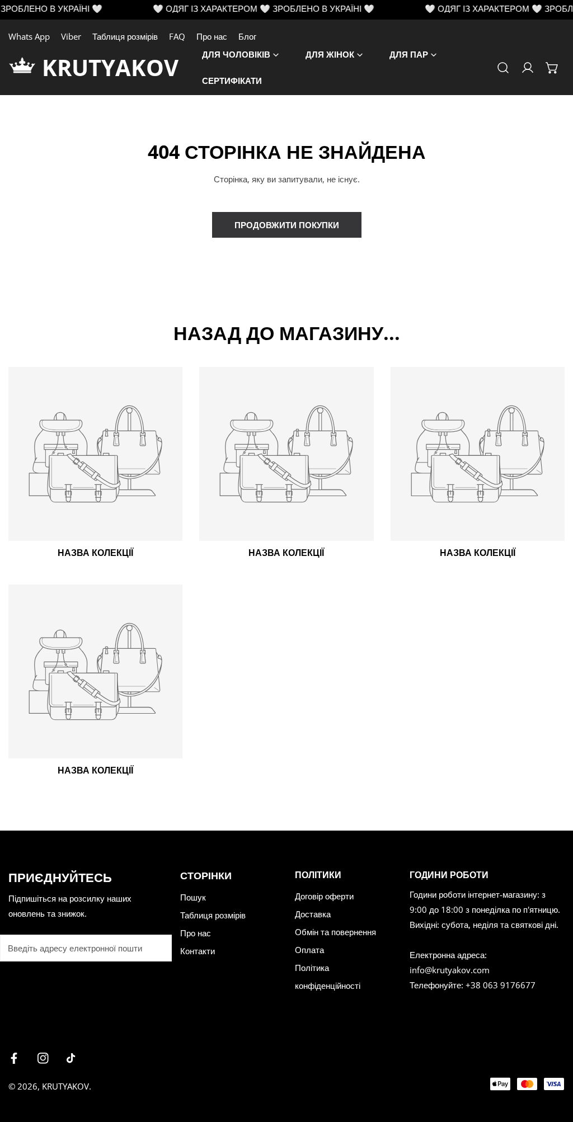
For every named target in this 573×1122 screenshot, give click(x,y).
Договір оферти (324, 896)
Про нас (211, 36)
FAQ (177, 36)
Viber (71, 36)
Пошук (193, 897)
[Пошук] (503, 67)
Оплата (309, 949)
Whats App (29, 36)
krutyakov (110, 67)
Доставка (313, 914)
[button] (552, 67)
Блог (247, 36)
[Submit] (157, 947)
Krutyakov (65, 1086)
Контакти (197, 950)
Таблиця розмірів (125, 36)
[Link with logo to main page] (25, 67)
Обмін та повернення (335, 931)
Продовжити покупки (286, 224)
